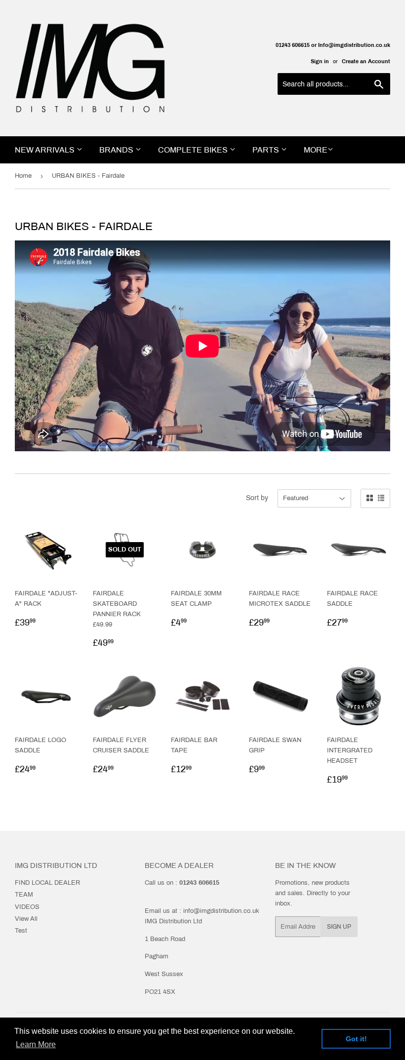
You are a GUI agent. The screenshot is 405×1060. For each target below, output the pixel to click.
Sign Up (339, 926)
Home (23, 175)
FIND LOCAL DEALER (47, 882)
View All (26, 918)
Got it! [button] (356, 1039)
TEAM (24, 894)
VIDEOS (27, 906)
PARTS (266, 150)
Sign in (320, 61)
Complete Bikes (194, 150)
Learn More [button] (36, 1044)
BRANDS (117, 150)
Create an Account (366, 61)
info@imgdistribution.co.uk (221, 910)
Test (21, 930)
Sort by (257, 498)
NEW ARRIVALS (46, 150)
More (315, 150)
